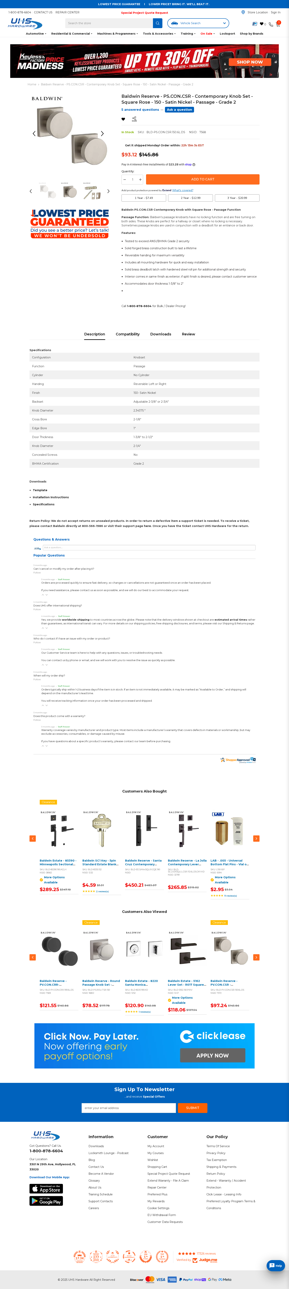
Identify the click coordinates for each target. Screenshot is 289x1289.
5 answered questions (140, 110)
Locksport (227, 33)
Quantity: (127, 171)
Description (94, 334)
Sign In (276, 12)
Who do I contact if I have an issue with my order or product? (71, 638)
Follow (37, 572)
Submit (192, 1108)
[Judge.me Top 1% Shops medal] (145, 1256)
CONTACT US (43, 12)
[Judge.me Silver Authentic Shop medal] (112, 1256)
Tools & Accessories (158, 33)
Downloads (160, 334)
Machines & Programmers (116, 33)
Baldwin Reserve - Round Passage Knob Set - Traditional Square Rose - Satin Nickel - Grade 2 (101, 986)
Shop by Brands (251, 33)
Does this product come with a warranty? (59, 716)
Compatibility (128, 334)
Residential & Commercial (70, 33)
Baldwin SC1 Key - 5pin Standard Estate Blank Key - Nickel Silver (99, 864)
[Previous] (35, 133)
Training (187, 33)
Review (188, 334)
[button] (42, 594)
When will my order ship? (49, 675)
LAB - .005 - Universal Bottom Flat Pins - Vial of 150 (229, 864)
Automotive (35, 33)
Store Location (258, 12)
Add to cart (101, 834)
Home (32, 84)
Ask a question (179, 110)
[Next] (104, 133)
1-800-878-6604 (19, 12)
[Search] (157, 23)
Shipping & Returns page (238, 623)
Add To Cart (202, 179)
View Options (58, 834)
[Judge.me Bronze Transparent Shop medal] (129, 1256)
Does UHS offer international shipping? (57, 605)
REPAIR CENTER (67, 12)
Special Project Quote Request (144, 13)
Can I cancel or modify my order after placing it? (63, 568)
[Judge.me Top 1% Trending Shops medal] (162, 1256)
